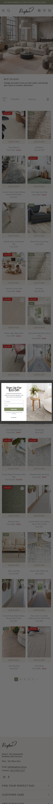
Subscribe (14, 409)
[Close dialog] (50, 385)
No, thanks (13, 417)
